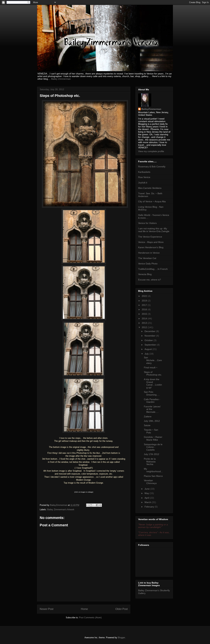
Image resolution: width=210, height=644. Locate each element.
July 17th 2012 (151, 454)
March (148, 502)
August (148, 349)
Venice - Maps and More (151, 242)
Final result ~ (150, 367)
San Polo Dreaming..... (152, 393)
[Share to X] (94, 505)
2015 (145, 314)
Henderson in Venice (149, 252)
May (147, 493)
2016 (145, 309)
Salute (147, 425)
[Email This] (87, 505)
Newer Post (46, 609)
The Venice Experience (150, 236)
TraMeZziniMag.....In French (153, 269)
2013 (145, 323)
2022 (145, 296)
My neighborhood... (153, 470)
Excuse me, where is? (149, 279)
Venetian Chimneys (150, 482)
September (151, 344)
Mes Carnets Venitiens (149, 188)
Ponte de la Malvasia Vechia (150, 461)
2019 (145, 300)
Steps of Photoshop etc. (153, 373)
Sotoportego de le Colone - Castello (153, 447)
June (147, 488)
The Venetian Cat (147, 258)
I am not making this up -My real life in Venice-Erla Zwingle (153, 230)
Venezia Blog (145, 274)
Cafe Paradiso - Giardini (152, 400)
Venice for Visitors (147, 223)
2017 (145, 305)
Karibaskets (144, 172)
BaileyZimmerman (151, 109)
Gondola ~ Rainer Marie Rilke (153, 438)
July (147, 353)
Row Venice (144, 177)
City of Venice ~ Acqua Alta (152, 201)
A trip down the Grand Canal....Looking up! (153, 383)
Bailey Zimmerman (61, 79)
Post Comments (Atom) (90, 617)
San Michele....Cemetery (153, 360)
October (149, 340)
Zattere (147, 416)
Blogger (121, 637)
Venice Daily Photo (148, 263)
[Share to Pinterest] (100, 505)
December (150, 331)
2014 (145, 318)
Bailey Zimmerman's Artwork (60, 509)
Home (84, 609)
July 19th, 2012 (152, 421)
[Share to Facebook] (97, 505)
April (147, 497)
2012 (145, 327)
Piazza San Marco (153, 476)
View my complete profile (151, 151)
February (150, 506)
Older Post (121, 609)
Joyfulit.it (142, 182)
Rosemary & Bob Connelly (151, 166)
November (150, 335)
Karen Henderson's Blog (150, 247)
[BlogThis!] (91, 505)
